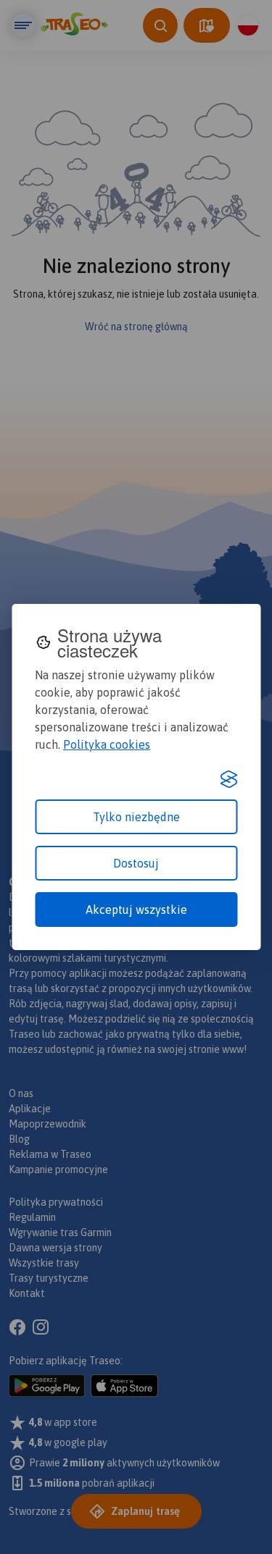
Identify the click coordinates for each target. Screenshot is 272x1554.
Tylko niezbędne (136, 816)
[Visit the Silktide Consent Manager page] (228, 779)
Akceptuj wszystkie (136, 909)
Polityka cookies (106, 744)
